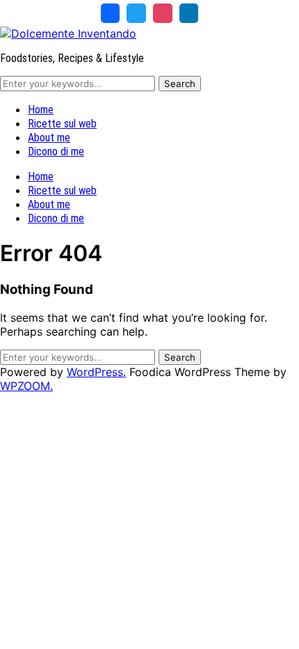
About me (49, 137)
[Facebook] (110, 13)
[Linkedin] (189, 13)
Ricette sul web (62, 123)
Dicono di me (56, 151)
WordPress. (96, 372)
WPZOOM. (26, 386)
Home (41, 109)
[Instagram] (163, 13)
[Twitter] (136, 13)
